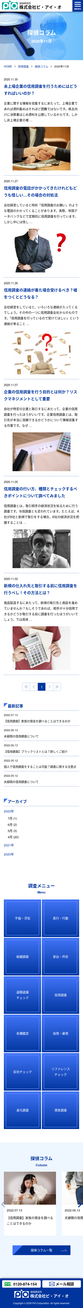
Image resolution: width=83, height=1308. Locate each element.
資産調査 (60, 1110)
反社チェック (22, 1072)
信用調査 (60, 995)
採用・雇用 (60, 1033)
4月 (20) (13, 837)
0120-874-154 (25, 1284)
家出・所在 (60, 956)
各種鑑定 (22, 1033)
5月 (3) (12, 831)
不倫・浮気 (22, 918)
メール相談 (65, 1284)
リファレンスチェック (60, 1072)
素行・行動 (60, 918)
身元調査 (22, 1110)
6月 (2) (12, 824)
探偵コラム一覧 (41, 1250)
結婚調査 (22, 956)
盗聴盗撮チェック (22, 995)
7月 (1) (12, 818)
